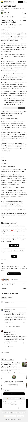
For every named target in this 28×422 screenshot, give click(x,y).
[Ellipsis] (26, 310)
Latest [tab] (6, 359)
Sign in (25, 1)
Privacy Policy (14, 404)
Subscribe (20, 1)
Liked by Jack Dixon (8, 311)
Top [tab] (2, 359)
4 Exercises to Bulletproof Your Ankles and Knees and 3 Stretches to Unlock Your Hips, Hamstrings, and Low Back (10, 368)
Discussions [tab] (11, 359)
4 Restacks (16, 279)
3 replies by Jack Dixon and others (12, 326)
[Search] (25, 359)
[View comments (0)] (9, 372)
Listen (25, 13)
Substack (8, 419)
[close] (24, 375)
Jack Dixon (6, 12)
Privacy (12, 412)
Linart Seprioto (7, 309)
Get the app (20, 416)
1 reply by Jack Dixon (9, 346)
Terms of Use (20, 401)
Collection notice (22, 412)
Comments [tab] (4, 297)
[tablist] (6, 297)
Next (24, 288)
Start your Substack (10, 416)
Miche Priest (6, 331)
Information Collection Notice (16, 403)
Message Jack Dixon (15, 273)
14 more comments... (5, 352)
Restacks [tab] (10, 297)
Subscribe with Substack (15, 398)
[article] (14, 367)
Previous (5, 288)
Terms (16, 412)
